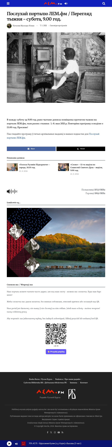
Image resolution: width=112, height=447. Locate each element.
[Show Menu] (8, 3)
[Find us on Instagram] (55, 432)
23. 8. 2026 (74, 174)
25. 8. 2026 (23, 171)
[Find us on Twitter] (51, 432)
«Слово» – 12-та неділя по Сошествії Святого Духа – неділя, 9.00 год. (86, 167)
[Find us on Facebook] (47, 432)
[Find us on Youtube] (59, 432)
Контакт (84, 383)
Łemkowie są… (13, 202)
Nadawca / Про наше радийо (67, 379)
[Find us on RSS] (62, 432)
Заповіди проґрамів (58, 26)
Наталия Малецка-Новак (23, 26)
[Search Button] (103, 3)
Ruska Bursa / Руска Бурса (40, 379)
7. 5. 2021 (43, 26)
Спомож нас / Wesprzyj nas (20, 285)
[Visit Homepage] (53, 3)
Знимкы (73, 383)
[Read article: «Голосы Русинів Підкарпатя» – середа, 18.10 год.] (12, 167)
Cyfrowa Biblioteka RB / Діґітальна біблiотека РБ (45, 383)
